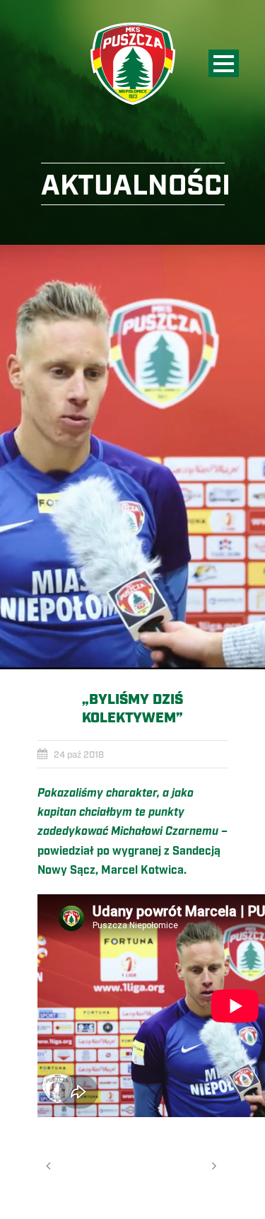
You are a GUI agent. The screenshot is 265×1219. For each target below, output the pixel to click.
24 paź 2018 (79, 755)
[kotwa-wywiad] (132, 457)
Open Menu (223, 63)
